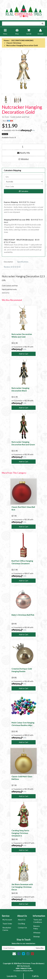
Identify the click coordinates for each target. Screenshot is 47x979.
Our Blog (21, 924)
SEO (19, 966)
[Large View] (6, 100)
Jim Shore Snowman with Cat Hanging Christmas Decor (22, 887)
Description (8, 262)
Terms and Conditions (37, 921)
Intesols (26, 966)
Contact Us (22, 927)
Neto (31, 970)
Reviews (7, 267)
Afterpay (36, 932)
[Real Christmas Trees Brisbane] (23, 10)
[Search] (42, 23)
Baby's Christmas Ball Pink (23, 615)
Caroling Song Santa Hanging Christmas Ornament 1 (20, 833)
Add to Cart (23, 354)
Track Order (7, 924)
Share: (5, 121)
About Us (21, 920)
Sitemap (36, 936)
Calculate (24, 191)
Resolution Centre (7, 928)
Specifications (22, 262)
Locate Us (12, 976)
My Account (7, 920)
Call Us (35, 976)
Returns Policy (36, 927)
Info (33, 130)
